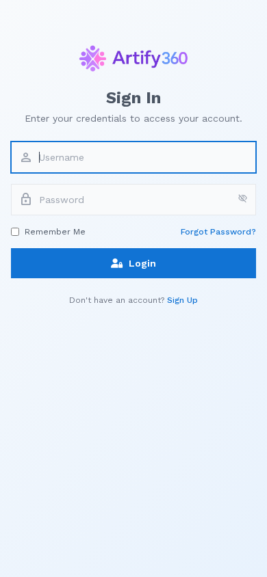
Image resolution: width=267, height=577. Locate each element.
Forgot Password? (218, 232)
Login (142, 263)
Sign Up (182, 300)
